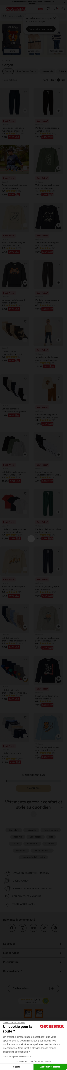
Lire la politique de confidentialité (17, 1057)
